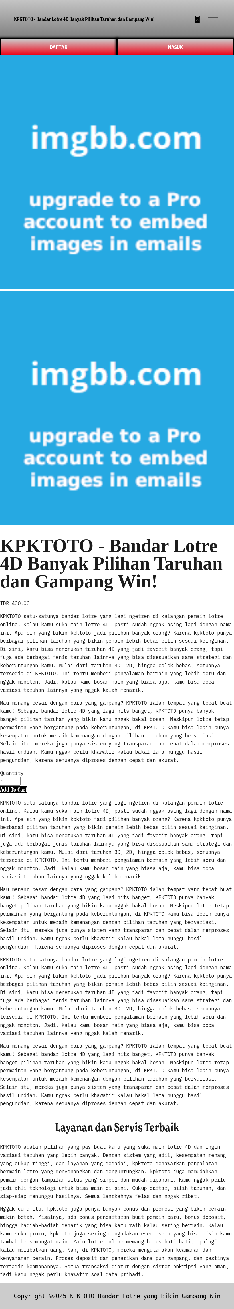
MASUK (175, 46)
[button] (13, 789)
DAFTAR (58, 46)
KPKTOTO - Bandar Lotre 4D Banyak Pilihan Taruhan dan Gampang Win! (84, 19)
